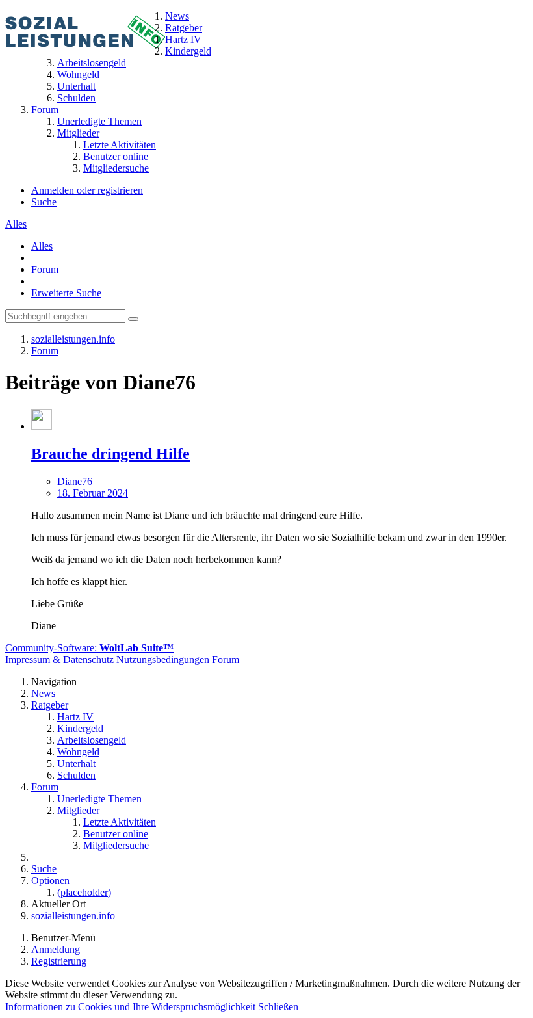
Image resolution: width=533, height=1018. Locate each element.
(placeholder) (84, 892)
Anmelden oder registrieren (87, 190)
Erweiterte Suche (66, 292)
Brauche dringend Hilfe (110, 453)
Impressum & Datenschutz (59, 659)
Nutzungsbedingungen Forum (177, 659)
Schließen (278, 1006)
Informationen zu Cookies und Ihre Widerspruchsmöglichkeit (130, 1006)
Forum (44, 269)
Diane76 (74, 481)
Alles (16, 223)
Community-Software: (89, 647)
